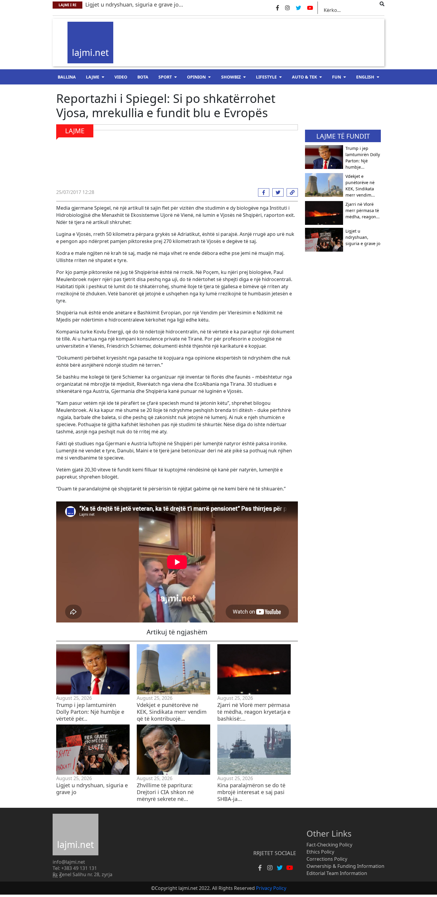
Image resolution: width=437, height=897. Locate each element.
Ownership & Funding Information (345, 866)
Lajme (92, 77)
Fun (336, 77)
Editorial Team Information (336, 873)
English (365, 77)
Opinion (196, 77)
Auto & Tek (304, 77)
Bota (142, 77)
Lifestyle (266, 77)
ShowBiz (231, 77)
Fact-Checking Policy (329, 844)
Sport (165, 77)
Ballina (67, 77)
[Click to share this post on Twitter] (276, 192)
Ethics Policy (320, 852)
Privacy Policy (271, 888)
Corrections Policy (326, 859)
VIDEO (120, 77)
